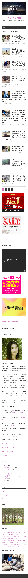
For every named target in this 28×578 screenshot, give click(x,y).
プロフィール (5, 443)
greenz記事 (5, 455)
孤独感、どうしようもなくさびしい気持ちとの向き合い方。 (18, 51)
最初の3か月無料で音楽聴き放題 (10, 321)
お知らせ (11, 103)
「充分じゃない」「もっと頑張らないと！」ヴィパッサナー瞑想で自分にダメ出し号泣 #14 (13, 163)
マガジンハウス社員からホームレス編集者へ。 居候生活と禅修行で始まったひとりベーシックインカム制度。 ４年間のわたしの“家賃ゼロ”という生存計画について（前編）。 (14, 116)
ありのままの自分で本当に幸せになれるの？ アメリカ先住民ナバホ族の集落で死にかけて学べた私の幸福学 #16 (13, 135)
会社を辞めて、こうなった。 (15, 43)
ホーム (3, 491)
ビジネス (6, 471)
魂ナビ (24, 43)
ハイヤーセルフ (7, 469)
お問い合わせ (5, 495)
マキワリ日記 (14, 17)
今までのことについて (9, 447)
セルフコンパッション (14, 84)
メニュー (8, 27)
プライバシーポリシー (7, 498)
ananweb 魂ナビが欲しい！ (9, 451)
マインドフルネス (13, 69)
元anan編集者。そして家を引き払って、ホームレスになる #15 (19, 148)
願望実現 (6, 479)
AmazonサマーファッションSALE (10, 240)
